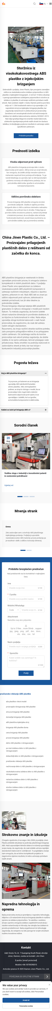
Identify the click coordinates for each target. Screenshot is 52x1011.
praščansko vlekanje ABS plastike (19, 761)
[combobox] (14, 610)
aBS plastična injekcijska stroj (17, 722)
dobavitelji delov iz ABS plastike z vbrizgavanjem (24, 756)
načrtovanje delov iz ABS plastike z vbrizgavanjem (25, 766)
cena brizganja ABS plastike (17, 733)
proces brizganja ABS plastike (17, 738)
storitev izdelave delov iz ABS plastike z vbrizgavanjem (21, 788)
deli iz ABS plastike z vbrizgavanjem (20, 743)
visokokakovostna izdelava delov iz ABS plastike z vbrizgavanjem (25, 773)
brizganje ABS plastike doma (17, 727)
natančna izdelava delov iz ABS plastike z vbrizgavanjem (22, 780)
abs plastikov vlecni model (16, 702)
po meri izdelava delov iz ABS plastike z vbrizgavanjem (21, 749)
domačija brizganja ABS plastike (18, 717)
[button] (19, 496)
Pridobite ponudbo (26, 136)
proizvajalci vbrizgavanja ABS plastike (20, 707)
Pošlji (26, 673)
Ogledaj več (8, 485)
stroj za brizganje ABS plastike (18, 712)
